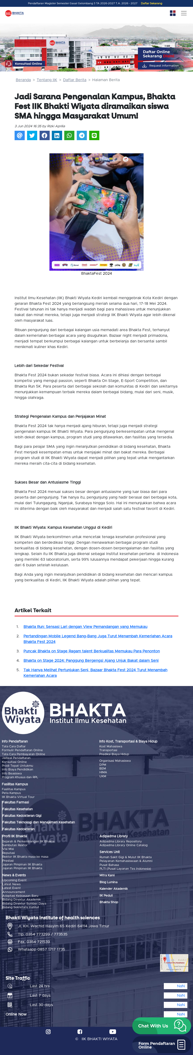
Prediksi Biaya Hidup (114, 754)
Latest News (11, 884)
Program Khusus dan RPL (20, 777)
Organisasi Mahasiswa (115, 760)
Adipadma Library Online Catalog (124, 845)
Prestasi (8, 860)
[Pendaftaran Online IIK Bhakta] (166, 54)
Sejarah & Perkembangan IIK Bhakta (28, 841)
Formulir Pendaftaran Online (22, 750)
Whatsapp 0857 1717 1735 (41, 949)
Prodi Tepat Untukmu (17, 765)
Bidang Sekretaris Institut (20, 907)
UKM (102, 776)
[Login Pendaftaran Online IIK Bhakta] (166, 65)
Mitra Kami (107, 875)
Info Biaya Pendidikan (17, 769)
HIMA (103, 772)
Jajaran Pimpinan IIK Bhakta (22, 864)
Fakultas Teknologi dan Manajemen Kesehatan (38, 822)
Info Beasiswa (12, 773)
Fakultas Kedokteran (18, 829)
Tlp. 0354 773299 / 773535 (43, 934)
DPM (102, 764)
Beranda (23, 80)
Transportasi (108, 750)
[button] (56, 209)
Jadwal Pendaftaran (16, 758)
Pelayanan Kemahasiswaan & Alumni (126, 861)
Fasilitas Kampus (13, 789)
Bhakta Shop (109, 902)
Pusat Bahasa (109, 865)
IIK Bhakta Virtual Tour (18, 797)
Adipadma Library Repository (121, 841)
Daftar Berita (74, 80)
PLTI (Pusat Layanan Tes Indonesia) (125, 868)
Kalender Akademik (114, 888)
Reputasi (8, 853)
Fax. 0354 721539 (34, 942)
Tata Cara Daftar (14, 746)
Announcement (13, 892)
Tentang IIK (47, 80)
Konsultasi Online (14, 762)
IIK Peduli (106, 895)
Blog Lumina (108, 882)
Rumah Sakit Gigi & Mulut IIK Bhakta (126, 857)
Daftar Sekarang (151, 3)
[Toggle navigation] (183, 13)
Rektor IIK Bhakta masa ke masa (25, 856)
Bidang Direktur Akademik (21, 899)
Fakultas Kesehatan (17, 809)
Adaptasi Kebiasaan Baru (20, 895)
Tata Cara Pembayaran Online (23, 754)
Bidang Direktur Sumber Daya (24, 903)
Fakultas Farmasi (15, 802)
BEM (102, 768)
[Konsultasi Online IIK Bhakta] (25, 64)
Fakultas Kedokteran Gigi (21, 815)
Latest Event (11, 888)
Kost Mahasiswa (110, 746)
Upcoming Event (14, 880)
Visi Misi (8, 849)
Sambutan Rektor (15, 845)
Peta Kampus (11, 793)
